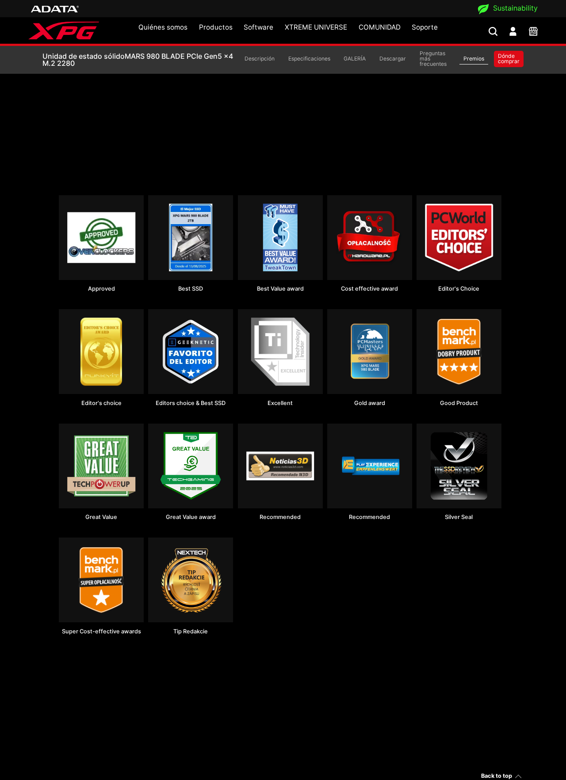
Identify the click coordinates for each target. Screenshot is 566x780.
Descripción (260, 58)
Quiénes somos (162, 27)
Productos (216, 27)
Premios (473, 58)
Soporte (425, 27)
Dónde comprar (509, 58)
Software (258, 27)
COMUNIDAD (380, 27)
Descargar (392, 58)
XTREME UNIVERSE (316, 27)
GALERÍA (355, 58)
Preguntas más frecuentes (433, 58)
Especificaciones (309, 58)
